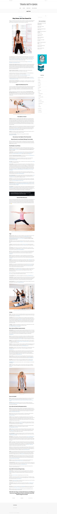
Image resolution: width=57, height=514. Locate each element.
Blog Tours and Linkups (40, 77)
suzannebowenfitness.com (24, 464)
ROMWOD (30, 259)
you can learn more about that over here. (16, 153)
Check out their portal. (21, 152)
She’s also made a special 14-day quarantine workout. (22, 341)
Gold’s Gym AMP (15, 480)
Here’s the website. (17, 315)
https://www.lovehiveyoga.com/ (20, 173)
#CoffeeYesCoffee (41, 93)
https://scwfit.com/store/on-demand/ (15, 458)
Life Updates (39, 87)
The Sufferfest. (19, 319)
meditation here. (30, 153)
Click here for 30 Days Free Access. (19, 460)
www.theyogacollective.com (30, 275)
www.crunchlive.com (19, 478)
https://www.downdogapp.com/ (20, 249)
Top (47, 512)
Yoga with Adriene (17, 128)
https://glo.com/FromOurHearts (13, 134)
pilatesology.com (31, 360)
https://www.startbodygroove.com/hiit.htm (14, 403)
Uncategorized (39, 110)
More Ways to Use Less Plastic (41, 39)
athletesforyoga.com (26, 236)
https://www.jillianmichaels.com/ (30, 436)
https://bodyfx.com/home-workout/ (16, 411)
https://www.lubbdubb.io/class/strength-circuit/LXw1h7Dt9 (21, 183)
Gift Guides (39, 80)
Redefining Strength (11, 129)
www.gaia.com (10, 253)
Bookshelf (40, 95)
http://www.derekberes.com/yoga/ (13, 159)
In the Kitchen (40, 100)
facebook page (23, 486)
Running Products (40, 103)
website (10, 471)
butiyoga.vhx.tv (22, 241)
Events (39, 98)
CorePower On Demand (25, 244)
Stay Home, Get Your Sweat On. (22, 18)
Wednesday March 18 (31, 155)
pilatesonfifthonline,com (30, 357)
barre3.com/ (20, 338)
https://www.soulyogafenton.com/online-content (17, 180)
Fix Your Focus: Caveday (40, 34)
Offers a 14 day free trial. (30, 444)
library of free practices (19, 269)
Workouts (40, 106)
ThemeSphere (17, 512)
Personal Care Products (41, 101)
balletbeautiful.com (11, 334)
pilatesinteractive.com (19, 354)
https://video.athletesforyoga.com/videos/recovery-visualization (16, 238)
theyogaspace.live (11, 187)
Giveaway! (39, 82)
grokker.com (12, 430)
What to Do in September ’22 (41, 37)
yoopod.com (10, 366)
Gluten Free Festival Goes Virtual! (41, 45)
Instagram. (17, 184)
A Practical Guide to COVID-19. (16, 62)
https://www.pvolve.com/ (27, 449)
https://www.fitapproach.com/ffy (14, 149)
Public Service (20, 16)
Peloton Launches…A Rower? (41, 26)
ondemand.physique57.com (25, 345)
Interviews (39, 85)
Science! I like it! (39, 108)
